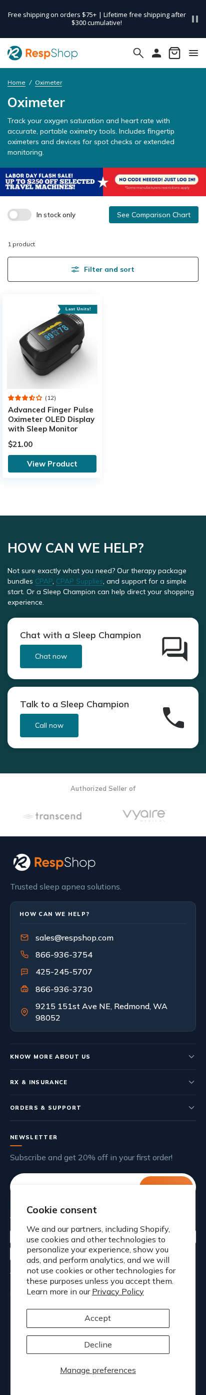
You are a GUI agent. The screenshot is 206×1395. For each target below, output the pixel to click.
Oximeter (48, 82)
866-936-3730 (64, 989)
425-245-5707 (57, 972)
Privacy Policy (118, 1291)
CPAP (43, 581)
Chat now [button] (51, 656)
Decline (98, 1344)
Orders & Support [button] (46, 1107)
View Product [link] (52, 464)
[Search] (139, 53)
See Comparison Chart (153, 214)
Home (17, 82)
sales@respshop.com (75, 938)
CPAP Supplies (79, 581)
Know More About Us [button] (50, 1056)
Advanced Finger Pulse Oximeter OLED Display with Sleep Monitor (51, 419)
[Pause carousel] (195, 19)
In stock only (56, 215)
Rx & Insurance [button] (39, 1082)
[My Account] (157, 53)
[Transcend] (44, 816)
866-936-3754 (64, 955)
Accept (97, 1318)
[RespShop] (103, 862)
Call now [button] (49, 725)
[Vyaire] (137, 816)
